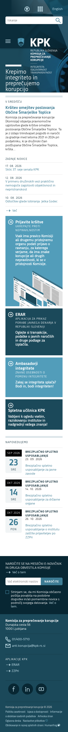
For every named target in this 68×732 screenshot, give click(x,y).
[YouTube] (41, 689)
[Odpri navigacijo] (8, 41)
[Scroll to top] (60, 710)
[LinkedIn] (27, 689)
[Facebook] (13, 689)
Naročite (51, 581)
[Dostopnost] (27, 9)
